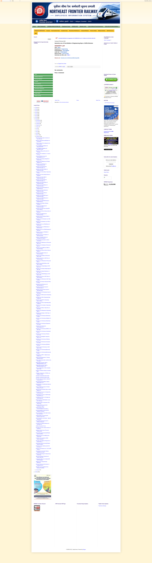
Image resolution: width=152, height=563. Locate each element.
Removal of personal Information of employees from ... (42, 465)
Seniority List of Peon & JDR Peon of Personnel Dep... (43, 259)
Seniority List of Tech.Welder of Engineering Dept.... (42, 170)
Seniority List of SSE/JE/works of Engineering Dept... (42, 198)
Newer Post (57, 100)
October (37, 123)
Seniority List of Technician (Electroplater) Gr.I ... (41, 327)
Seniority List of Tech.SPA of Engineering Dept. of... (41, 178)
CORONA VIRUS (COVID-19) (53, 26)
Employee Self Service (39, 76)
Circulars (36, 81)
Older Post (98, 100)
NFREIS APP (75, 26)
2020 (36, 117)
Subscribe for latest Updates (111, 26)
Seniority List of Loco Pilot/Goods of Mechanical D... (42, 227)
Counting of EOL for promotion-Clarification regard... (42, 406)
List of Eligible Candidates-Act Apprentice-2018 (41, 149)
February (38, 136)
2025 (36, 109)
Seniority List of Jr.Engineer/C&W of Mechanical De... (42, 217)
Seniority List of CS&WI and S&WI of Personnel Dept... (43, 248)
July (37, 128)
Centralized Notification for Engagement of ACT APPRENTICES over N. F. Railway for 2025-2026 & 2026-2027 (76, 38)
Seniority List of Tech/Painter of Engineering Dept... (42, 183)
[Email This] (67, 66)
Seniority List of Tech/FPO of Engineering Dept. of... (41, 180)
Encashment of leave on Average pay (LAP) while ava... (43, 398)
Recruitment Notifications (39, 88)
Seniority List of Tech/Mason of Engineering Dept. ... (41, 185)
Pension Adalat (37, 93)
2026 (36, 107)
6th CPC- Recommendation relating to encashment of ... (43, 379)
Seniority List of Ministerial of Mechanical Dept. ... (41, 214)
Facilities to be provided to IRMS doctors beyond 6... (42, 439)
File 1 (68, 55)
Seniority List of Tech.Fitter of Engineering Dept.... (41, 193)
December (38, 120)
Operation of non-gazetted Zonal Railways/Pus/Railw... (42, 467)
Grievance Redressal (38, 79)
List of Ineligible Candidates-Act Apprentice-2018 (42, 146)
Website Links (83, 26)
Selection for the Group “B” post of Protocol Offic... (42, 431)
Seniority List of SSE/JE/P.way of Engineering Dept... (42, 196)
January (37, 469)
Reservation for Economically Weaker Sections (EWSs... (43, 433)
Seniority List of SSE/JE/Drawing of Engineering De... (42, 201)
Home (34, 26)
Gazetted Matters (38, 83)
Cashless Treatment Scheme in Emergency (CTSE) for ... (42, 238)
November (38, 121)
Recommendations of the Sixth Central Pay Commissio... (43, 413)
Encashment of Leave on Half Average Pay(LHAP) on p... (43, 395)
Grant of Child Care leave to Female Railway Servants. (43, 387)
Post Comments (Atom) (64, 102)
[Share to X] (70, 66)
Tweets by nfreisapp (102, 505)
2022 (36, 114)
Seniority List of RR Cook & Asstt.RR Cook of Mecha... (43, 209)
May (37, 131)
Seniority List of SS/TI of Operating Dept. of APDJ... (42, 300)
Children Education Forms (41, 425)
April (37, 133)
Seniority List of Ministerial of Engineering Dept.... (41, 206)
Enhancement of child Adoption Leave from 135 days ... (43, 400)
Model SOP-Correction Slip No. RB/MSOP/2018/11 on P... (42, 366)
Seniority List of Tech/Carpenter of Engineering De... (42, 188)
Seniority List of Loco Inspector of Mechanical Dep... (42, 235)
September (38, 125)
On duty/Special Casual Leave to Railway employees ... (42, 421)
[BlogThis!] (68, 66)
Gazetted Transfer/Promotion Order (42, 375)
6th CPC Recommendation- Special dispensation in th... (42, 382)
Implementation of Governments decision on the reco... (42, 416)
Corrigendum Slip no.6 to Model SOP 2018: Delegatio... (43, 459)
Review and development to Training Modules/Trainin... (43, 358)
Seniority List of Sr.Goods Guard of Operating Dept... (42, 290)
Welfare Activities (38, 95)
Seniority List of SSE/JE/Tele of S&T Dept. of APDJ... (42, 264)
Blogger (84, 549)
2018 (36, 471)
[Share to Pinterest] (72, 66)
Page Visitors (106, 172)
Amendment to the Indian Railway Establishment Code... (42, 452)
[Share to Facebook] (71, 66)
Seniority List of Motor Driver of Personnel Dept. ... (42, 253)
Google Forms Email (62, 63)
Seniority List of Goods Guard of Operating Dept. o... (42, 287)
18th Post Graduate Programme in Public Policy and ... (42, 457)
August (37, 126)
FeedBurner (113, 166)
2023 (36, 112)
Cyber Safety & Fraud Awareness (95, 26)
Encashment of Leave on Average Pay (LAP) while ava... (43, 392)
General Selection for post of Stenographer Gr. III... (41, 157)
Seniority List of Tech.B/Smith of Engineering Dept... (42, 191)
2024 (36, 110)
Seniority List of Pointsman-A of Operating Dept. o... (42, 285)
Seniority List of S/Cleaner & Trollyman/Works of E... (41, 164)
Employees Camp (66, 26)
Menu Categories (41, 26)
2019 (36, 118)
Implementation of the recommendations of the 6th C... (42, 408)
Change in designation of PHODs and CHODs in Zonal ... (43, 374)
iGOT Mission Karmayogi (109, 102)
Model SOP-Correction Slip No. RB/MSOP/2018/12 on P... (42, 363)
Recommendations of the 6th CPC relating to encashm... (42, 411)
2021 (36, 115)
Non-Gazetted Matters (39, 86)
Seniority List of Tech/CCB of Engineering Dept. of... (41, 167)
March (37, 134)
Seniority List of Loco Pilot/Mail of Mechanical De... (42, 232)
